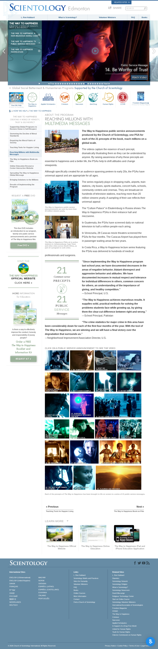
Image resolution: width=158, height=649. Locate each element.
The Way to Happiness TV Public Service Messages (23, 42)
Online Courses (79, 593)
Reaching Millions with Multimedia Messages (24, 153)
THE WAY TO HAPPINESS (40, 110)
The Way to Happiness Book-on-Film (24, 160)
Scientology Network (120, 581)
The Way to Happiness (32, 105)
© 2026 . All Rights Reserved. (32, 646)
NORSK (41, 581)
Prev (52, 83)
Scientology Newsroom (121, 590)
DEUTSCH (13, 605)
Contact (76, 599)
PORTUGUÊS (43, 598)
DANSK (12, 583)
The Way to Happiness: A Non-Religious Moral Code (24, 34)
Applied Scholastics (48, 104)
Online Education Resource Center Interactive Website (22, 167)
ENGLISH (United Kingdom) (19, 581)
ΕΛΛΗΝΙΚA (42, 592)
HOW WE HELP (20, 110)
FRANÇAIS (13, 586)
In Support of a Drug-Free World (124, 626)
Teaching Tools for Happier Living (24, 147)
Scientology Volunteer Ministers (124, 602)
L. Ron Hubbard (28, 17)
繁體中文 (12, 599)
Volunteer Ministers (107, 17)
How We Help (16, 105)
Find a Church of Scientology (84, 602)
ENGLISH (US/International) (19, 577)
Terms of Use (134, 646)
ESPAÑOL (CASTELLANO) (48, 590)
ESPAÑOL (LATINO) (46, 586)
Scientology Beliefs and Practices (86, 578)
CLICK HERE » (23, 282)
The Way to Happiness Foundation (22, 50)
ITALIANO (42, 595)
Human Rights (108, 104)
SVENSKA (42, 583)
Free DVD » (23, 245)
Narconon (79, 104)
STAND (115, 611)
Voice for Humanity (81, 581)
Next (106, 83)
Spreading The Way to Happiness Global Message (24, 174)
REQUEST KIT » (23, 358)
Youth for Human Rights (121, 632)
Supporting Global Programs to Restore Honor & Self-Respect (23, 128)
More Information (80, 596)
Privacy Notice (110, 646)
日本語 (12, 593)
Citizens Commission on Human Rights (126, 635)
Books (144, 17)
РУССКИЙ (13, 596)
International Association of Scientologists (127, 605)
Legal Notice (145, 646)
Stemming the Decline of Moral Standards (23, 135)
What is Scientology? (67, 17)
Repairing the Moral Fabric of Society (22, 141)
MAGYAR (42, 577)
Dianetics (115, 578)
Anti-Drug (93, 104)
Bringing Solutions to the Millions (24, 180)
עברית (12, 590)
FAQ (133, 17)
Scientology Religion (119, 584)
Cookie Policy (122, 646)
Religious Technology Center (123, 596)
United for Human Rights (121, 629)
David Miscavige (118, 593)
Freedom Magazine (141, 104)
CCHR (122, 104)
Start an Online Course (120, 599)
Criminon (64, 104)
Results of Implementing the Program (22, 186)
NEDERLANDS (15, 602)
